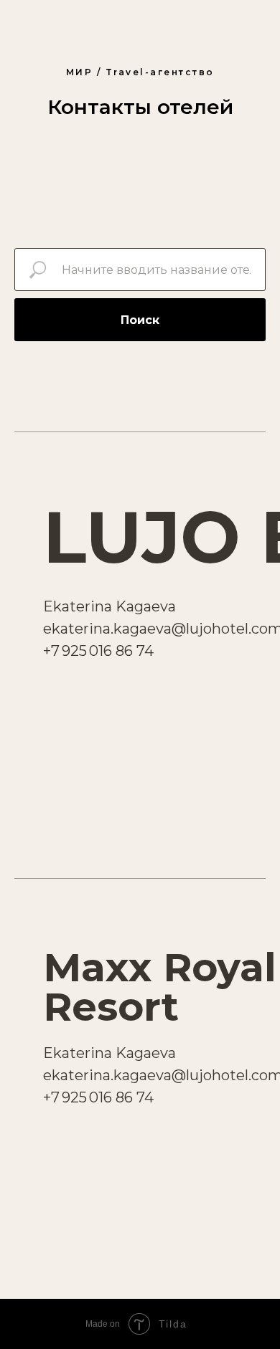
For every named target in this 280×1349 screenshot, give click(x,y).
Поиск (140, 320)
